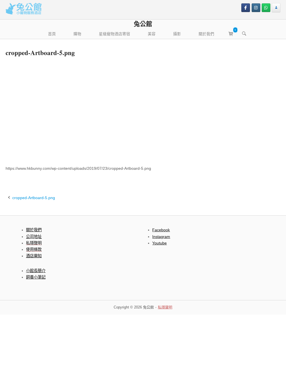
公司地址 (34, 236)
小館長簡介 (36, 270)
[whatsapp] (266, 7)
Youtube (159, 243)
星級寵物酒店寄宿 (114, 33)
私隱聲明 (165, 307)
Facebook (161, 230)
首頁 (52, 33)
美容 (152, 33)
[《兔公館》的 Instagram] (256, 7)
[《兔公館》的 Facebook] (245, 7)
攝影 (177, 33)
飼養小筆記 (36, 277)
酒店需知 (34, 256)
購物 (77, 33)
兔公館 (143, 23)
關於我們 (206, 33)
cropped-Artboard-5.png (33, 197)
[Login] (276, 7)
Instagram (161, 236)
